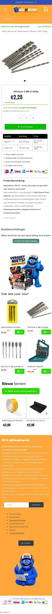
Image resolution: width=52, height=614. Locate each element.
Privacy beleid (15, 514)
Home (4, 31)
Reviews (12, 530)
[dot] (24, 81)
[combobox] (26, 19)
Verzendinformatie (16, 523)
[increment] (33, 118)
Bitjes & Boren (23, 31)
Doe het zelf (12, 31)
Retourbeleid (14, 517)
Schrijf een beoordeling (26, 241)
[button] (5, 9)
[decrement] (20, 118)
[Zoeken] (47, 19)
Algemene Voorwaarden (19, 527)
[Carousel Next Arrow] (46, 413)
